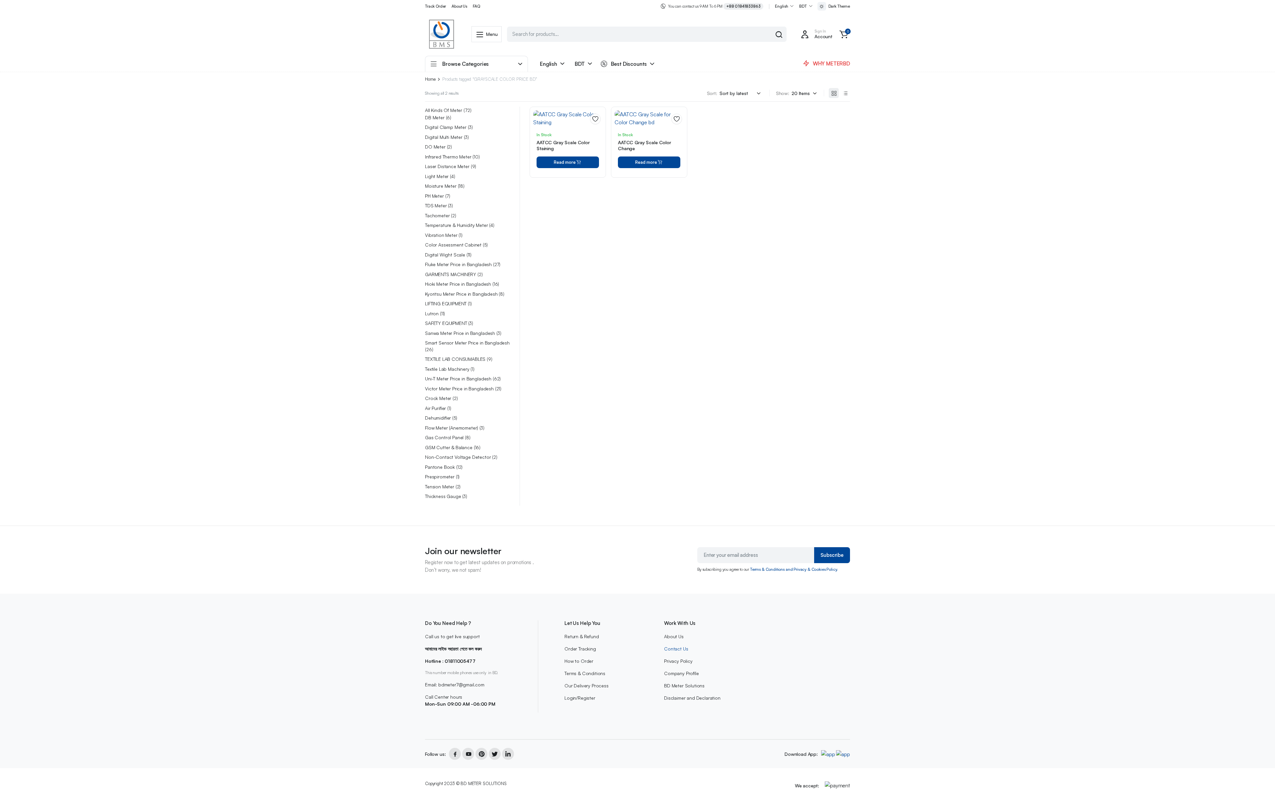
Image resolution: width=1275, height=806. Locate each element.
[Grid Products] (834, 93)
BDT (803, 6)
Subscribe (832, 555)
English (781, 6)
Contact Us (676, 649)
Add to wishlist (595, 119)
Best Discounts (629, 63)
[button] (843, 34)
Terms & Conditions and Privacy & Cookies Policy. (794, 569)
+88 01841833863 (743, 6)
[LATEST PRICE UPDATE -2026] (441, 34)
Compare (597, 143)
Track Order (435, 6)
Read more (565, 162)
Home (430, 79)
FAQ (476, 6)
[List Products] (845, 93)
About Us (459, 6)
